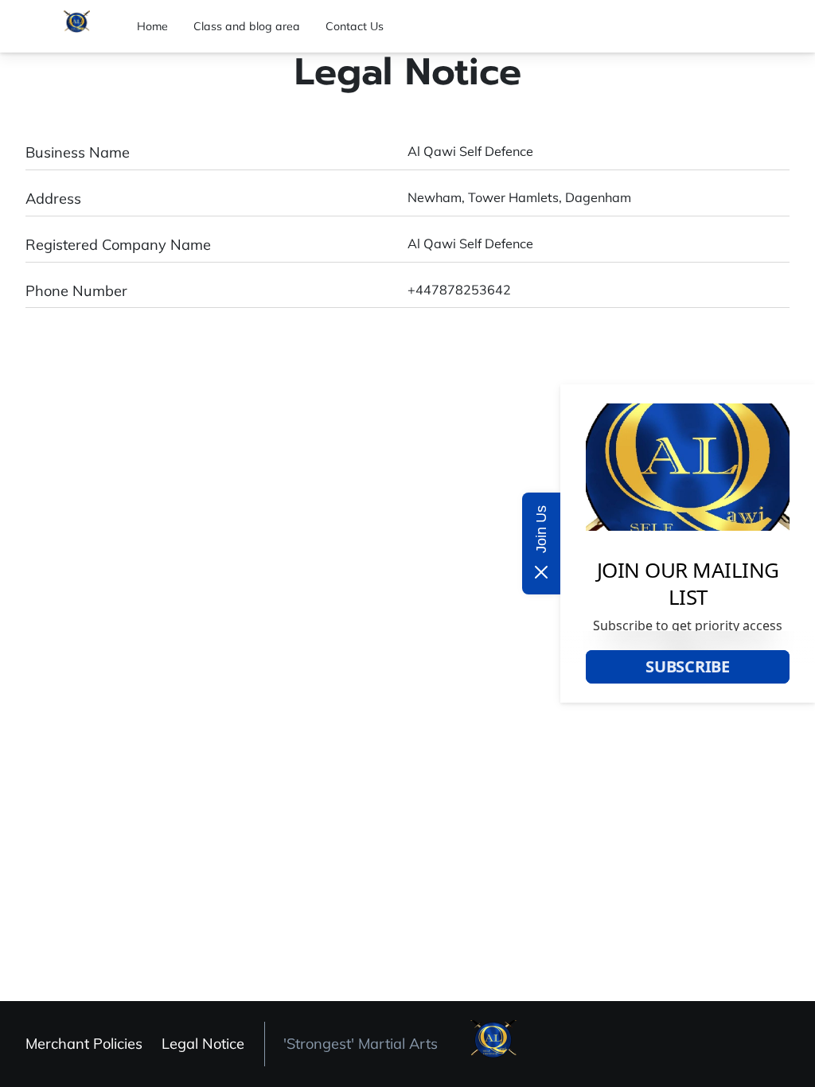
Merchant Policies (83, 1043)
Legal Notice (203, 1043)
